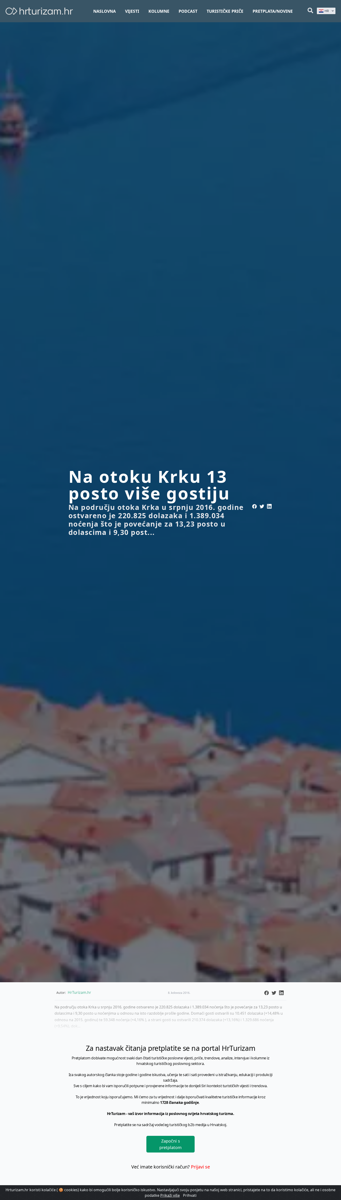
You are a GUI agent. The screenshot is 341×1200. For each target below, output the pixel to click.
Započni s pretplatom (170, 1144)
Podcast (188, 11)
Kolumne (158, 11)
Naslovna (104, 11)
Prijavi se (200, 1167)
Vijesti (132, 11)
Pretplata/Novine (273, 11)
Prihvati (189, 1195)
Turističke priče (225, 11)
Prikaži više (170, 1195)
